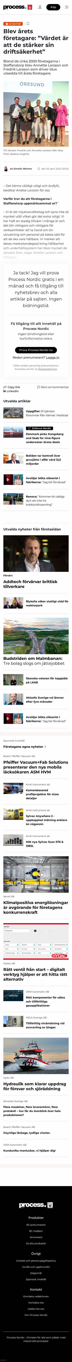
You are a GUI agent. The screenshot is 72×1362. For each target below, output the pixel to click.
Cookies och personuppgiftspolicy (36, 1260)
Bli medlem (36, 1231)
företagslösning (47, 369)
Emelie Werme (23, 168)
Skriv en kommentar (55, 387)
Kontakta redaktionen (36, 1296)
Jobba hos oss (36, 1308)
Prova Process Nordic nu (36, 350)
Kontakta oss (36, 1302)
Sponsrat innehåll (36, 1279)
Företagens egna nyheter (23, 747)
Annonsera (36, 1237)
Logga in (52, 357)
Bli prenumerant (36, 1224)
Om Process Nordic (36, 1315)
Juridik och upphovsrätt (36, 1266)
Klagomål (36, 1273)
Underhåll (15, 23)
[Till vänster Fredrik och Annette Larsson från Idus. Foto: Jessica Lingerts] (36, 114)
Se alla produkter (36, 1243)
